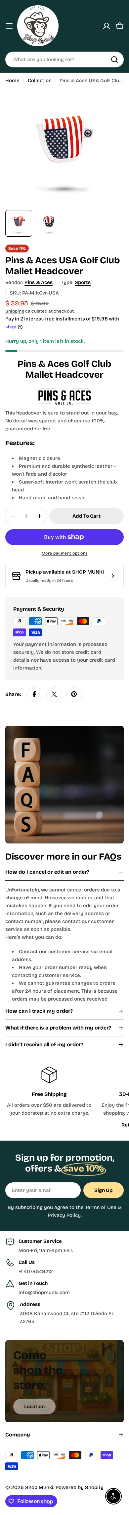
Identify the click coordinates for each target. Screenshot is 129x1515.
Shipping (14, 311)
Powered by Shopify (80, 1487)
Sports (83, 282)
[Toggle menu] (9, 26)
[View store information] (113, 576)
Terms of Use (100, 1207)
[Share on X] (54, 694)
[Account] (106, 26)
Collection (40, 80)
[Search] (114, 59)
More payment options (65, 553)
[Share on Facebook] (34, 694)
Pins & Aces (38, 282)
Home (12, 80)
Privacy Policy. (65, 1215)
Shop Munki (39, 1487)
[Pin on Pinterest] (74, 694)
